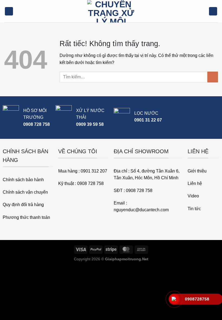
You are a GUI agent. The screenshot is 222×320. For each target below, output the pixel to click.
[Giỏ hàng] (213, 11)
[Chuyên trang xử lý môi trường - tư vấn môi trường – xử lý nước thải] (111, 11)
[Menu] (9, 11)
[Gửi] (212, 77)
